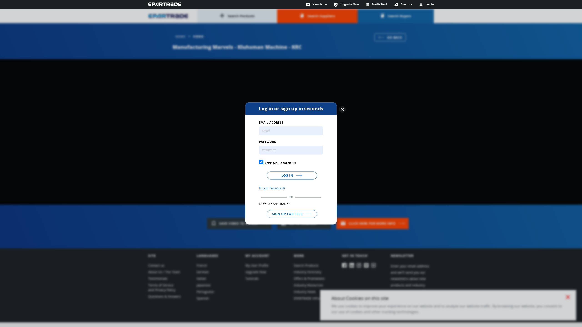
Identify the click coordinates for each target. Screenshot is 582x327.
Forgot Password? (272, 188)
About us (407, 4)
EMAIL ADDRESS (271, 122)
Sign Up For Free (288, 214)
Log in (287, 175)
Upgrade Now (346, 4)
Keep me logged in (279, 163)
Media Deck (376, 4)
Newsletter (316, 4)
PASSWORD (267, 142)
